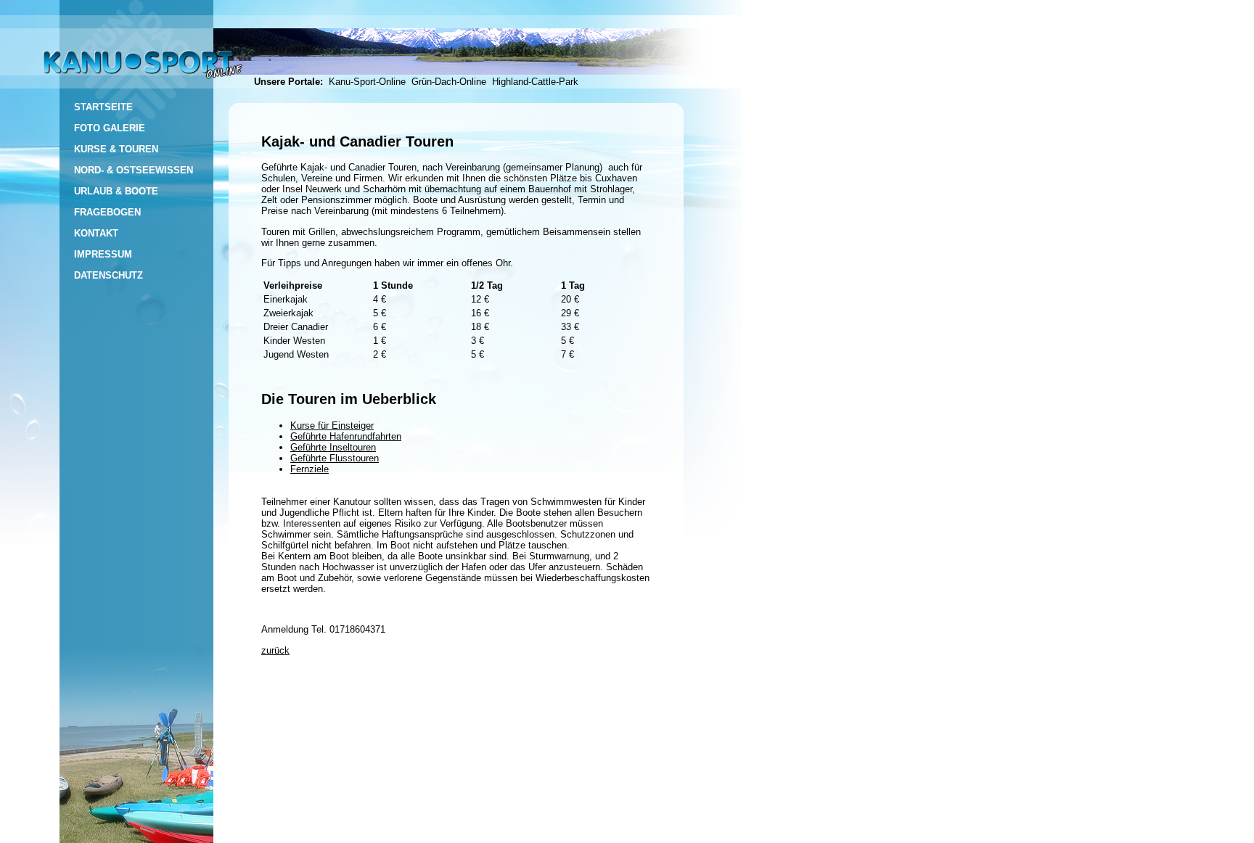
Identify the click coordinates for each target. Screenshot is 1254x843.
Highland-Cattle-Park (535, 81)
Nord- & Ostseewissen (133, 170)
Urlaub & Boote (116, 191)
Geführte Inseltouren (333, 447)
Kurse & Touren (116, 149)
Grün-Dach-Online (451, 81)
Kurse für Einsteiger (332, 425)
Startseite (103, 107)
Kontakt (96, 233)
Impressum (103, 254)
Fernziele (309, 469)
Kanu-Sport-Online (370, 81)
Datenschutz (108, 275)
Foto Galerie (109, 128)
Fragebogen (107, 212)
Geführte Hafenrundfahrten (345, 436)
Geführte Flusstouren (334, 458)
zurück (275, 650)
